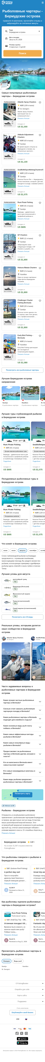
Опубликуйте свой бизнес (22, 1012)
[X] (21, 1033)
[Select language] (26, 1019)
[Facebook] (17, 1033)
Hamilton (25, 966)
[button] (22, 46)
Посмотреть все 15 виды (22, 617)
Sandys (4, 966)
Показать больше (23, 118)
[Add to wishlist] (40, 102)
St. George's (6, 969)
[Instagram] (26, 1033)
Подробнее (7, 461)
